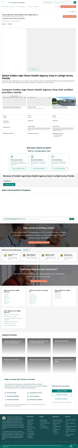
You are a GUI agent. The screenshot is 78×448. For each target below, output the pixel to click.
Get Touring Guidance (59, 168)
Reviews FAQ (56, 429)
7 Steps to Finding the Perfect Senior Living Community (13, 341)
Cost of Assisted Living (61, 341)
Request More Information (40, 281)
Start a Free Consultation (68, 6)
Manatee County (32, 301)
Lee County (31, 294)
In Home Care (58, 296)
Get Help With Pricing (69, 16)
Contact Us (56, 433)
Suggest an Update (62, 390)
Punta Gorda (6, 297)
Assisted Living (58, 294)
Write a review (10, 184)
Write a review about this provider (40, 242)
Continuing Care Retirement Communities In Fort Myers (13, 319)
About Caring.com (57, 419)
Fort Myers (6, 294)
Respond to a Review (61, 394)
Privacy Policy (31, 433)
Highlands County (33, 297)
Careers (55, 431)
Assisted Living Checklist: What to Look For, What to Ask (38, 341)
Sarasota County (32, 299)
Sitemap (30, 429)
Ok (71, 446)
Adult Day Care (58, 297)
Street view (35, 69)
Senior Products (32, 428)
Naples (5, 299)
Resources (30, 426)
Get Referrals (43, 426)
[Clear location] (68, 219)
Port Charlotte (7, 301)
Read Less (26, 249)
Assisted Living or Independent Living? (64, 360)
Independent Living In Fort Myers (11, 321)
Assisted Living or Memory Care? (39, 359)
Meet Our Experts (57, 421)
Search (71, 218)
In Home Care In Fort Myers (10, 325)
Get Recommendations (39, 168)
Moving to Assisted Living (11, 359)
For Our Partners (44, 428)
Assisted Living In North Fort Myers (11, 314)
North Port (6, 303)
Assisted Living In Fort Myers (10, 323)
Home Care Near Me (71, 429)
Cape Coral (6, 296)
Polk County (31, 303)
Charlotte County (33, 296)
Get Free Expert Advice (18, 168)
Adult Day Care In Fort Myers (10, 316)
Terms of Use (13, 437)
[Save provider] (75, 12)
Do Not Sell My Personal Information (31, 436)
